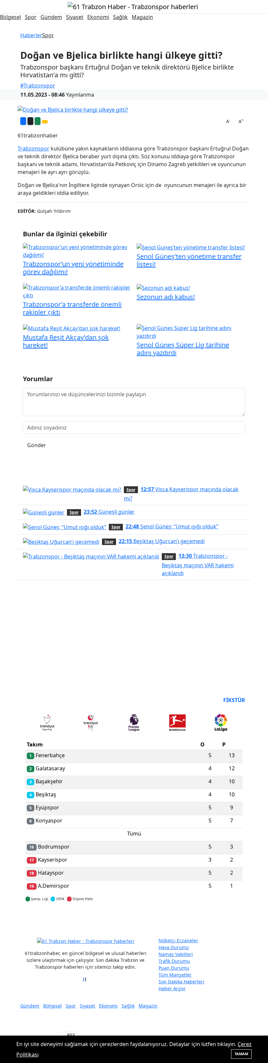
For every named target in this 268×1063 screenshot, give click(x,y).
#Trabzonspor (37, 85)
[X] (85, 979)
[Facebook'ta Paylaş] (23, 121)
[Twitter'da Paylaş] (30, 121)
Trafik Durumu (174, 961)
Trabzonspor (33, 148)
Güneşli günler (109, 511)
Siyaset (74, 17)
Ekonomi (98, 17)
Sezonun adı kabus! (166, 296)
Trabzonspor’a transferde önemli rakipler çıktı (72, 308)
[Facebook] (83, 979)
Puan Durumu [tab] (43, 700)
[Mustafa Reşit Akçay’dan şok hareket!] (71, 328)
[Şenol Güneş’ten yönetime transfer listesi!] (191, 247)
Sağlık (120, 17)
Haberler (31, 35)
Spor (31, 17)
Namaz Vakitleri (176, 954)
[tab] (47, 724)
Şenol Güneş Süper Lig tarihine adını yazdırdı (183, 348)
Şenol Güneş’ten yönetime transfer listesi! (189, 260)
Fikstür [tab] (234, 700)
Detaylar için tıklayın (134, 918)
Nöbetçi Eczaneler (178, 940)
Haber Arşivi (172, 988)
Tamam (241, 1053)
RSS (71, 1035)
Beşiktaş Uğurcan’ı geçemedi (162, 541)
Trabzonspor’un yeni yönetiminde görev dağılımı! (73, 267)
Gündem (51, 17)
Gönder (36, 445)
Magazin (142, 17)
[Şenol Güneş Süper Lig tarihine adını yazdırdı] (191, 331)
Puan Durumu (174, 968)
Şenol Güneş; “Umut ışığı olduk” (172, 526)
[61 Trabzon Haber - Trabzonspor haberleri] (133, 6)
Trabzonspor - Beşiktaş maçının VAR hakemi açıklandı (198, 564)
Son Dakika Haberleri (181, 981)
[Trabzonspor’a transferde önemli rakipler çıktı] (77, 290)
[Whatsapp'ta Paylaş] (38, 121)
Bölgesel (10, 17)
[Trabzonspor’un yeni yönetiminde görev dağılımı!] (77, 250)
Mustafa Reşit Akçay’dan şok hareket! (66, 341)
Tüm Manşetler (175, 975)
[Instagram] (87, 979)
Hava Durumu (174, 947)
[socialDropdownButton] (45, 121)
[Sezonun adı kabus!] (163, 287)
